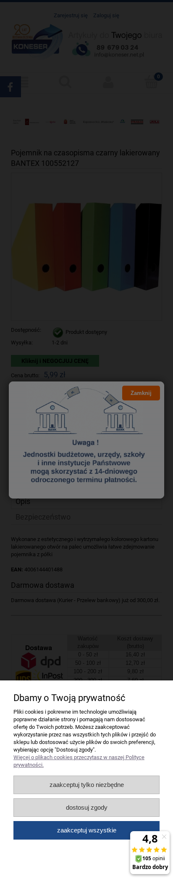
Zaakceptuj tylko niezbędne (87, 784)
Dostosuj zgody (86, 807)
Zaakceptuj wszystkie (86, 830)
